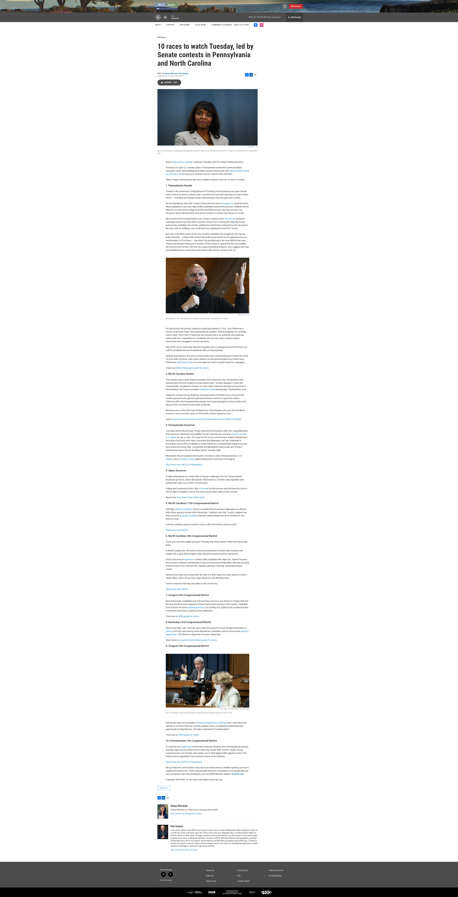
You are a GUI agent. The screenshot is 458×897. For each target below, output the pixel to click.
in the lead (203, 488)
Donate (297, 6)
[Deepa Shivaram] (162, 811)
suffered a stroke (185, 362)
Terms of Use (211, 881)
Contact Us (210, 870)
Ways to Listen (241, 25)
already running (187, 459)
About (158, 25)
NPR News (161, 37)
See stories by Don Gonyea (184, 849)
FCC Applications (275, 876)
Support (170, 25)
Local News (200, 25)
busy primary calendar (182, 162)
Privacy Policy (242, 870)
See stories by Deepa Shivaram (186, 813)
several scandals (190, 515)
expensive (189, 559)
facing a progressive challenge (212, 722)
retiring (169, 631)
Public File (209, 876)
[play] (158, 17)
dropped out (228, 203)
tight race (186, 746)
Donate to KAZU (243, 881)
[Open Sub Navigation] (163, 25)
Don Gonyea (184, 73)
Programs (185, 25)
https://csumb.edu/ (276, 870)
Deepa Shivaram (171, 73)
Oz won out (230, 218)
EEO (239, 876)
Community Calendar (221, 25)
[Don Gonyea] (162, 832)
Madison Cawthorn (184, 509)
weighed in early (207, 389)
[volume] (165, 17)
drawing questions (196, 607)
